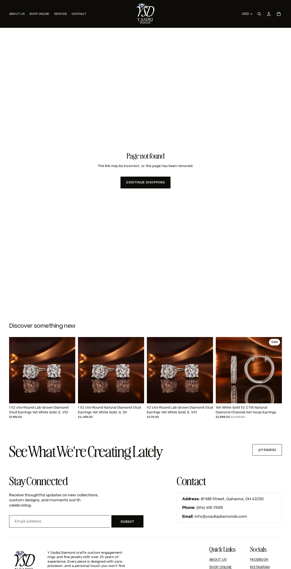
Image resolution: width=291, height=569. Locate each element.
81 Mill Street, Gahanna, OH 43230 (232, 499)
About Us (218, 559)
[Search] (259, 14)
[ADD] (68, 396)
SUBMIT (127, 521)
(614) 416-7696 (209, 507)
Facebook (259, 559)
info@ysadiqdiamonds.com (221, 516)
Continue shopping (145, 182)
